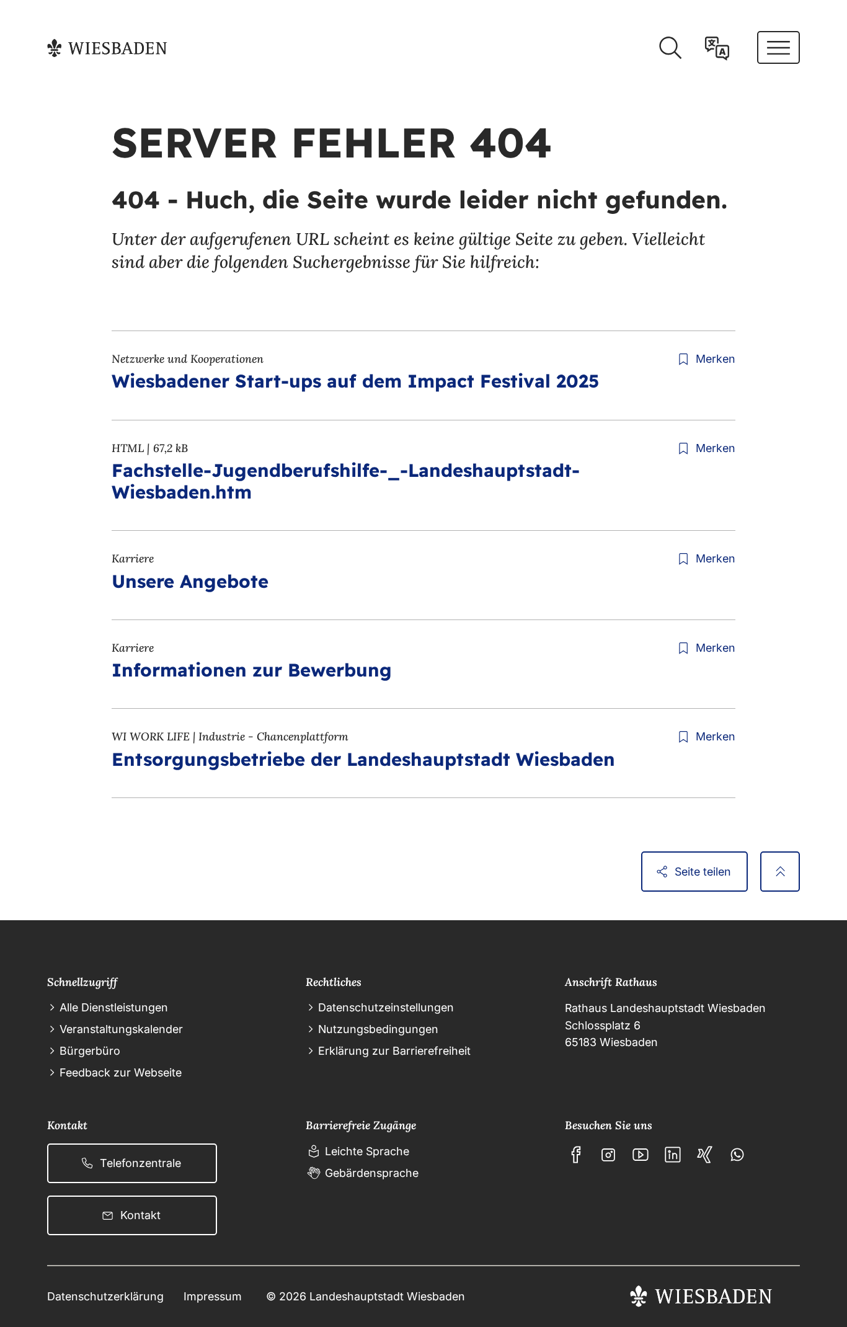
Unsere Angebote (190, 581)
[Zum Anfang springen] (780, 871)
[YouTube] (640, 1154)
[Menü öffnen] (778, 47)
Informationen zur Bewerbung (252, 670)
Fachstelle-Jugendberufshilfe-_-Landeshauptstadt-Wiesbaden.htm (346, 481)
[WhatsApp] (737, 1154)
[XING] (705, 1154)
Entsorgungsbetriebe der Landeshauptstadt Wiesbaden (363, 759)
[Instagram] (608, 1154)
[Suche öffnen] (670, 48)
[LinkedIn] (673, 1154)
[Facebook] (576, 1154)
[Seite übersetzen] (717, 48)
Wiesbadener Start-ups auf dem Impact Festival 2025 (355, 381)
